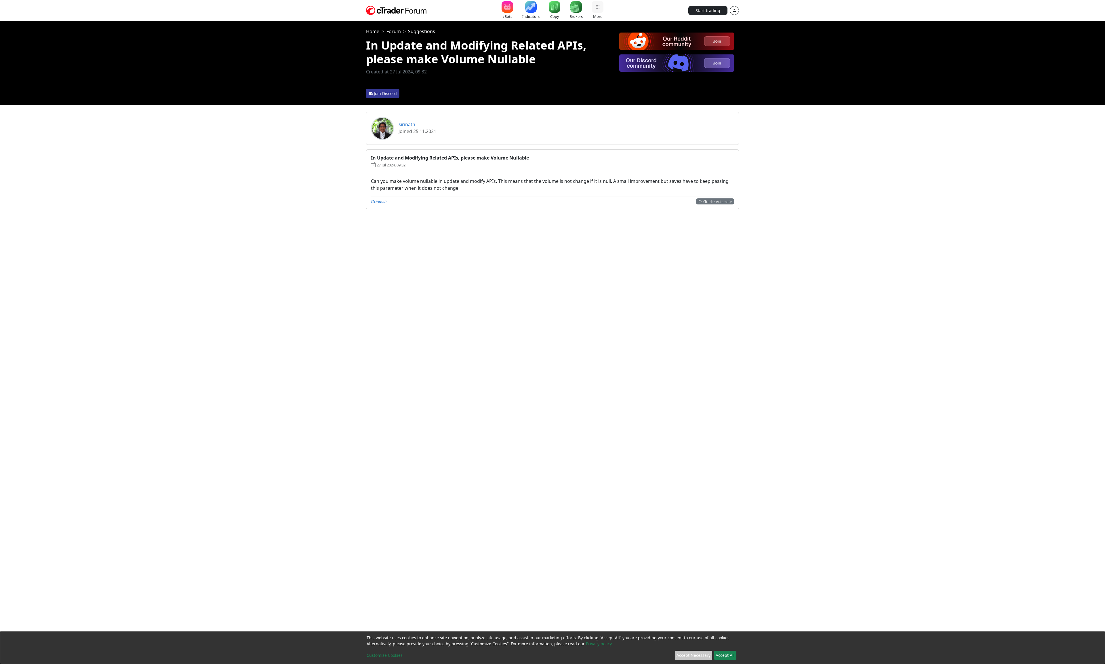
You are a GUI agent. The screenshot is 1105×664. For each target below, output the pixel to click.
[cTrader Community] (396, 10)
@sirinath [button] (379, 201)
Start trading (708, 10)
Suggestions (421, 31)
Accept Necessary (693, 655)
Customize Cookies (385, 655)
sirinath (407, 124)
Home (372, 31)
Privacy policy (599, 643)
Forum (393, 31)
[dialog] (552, 648)
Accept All (725, 655)
